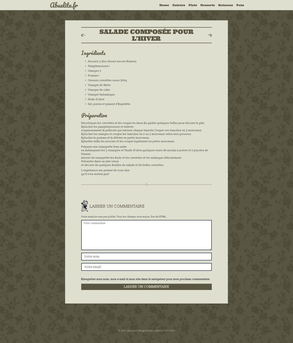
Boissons (225, 5)
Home (164, 5)
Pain (240, 5)
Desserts (207, 5)
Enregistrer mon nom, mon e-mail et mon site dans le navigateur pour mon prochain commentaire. (145, 279)
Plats (193, 5)
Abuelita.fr (64, 5)
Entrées (178, 5)
